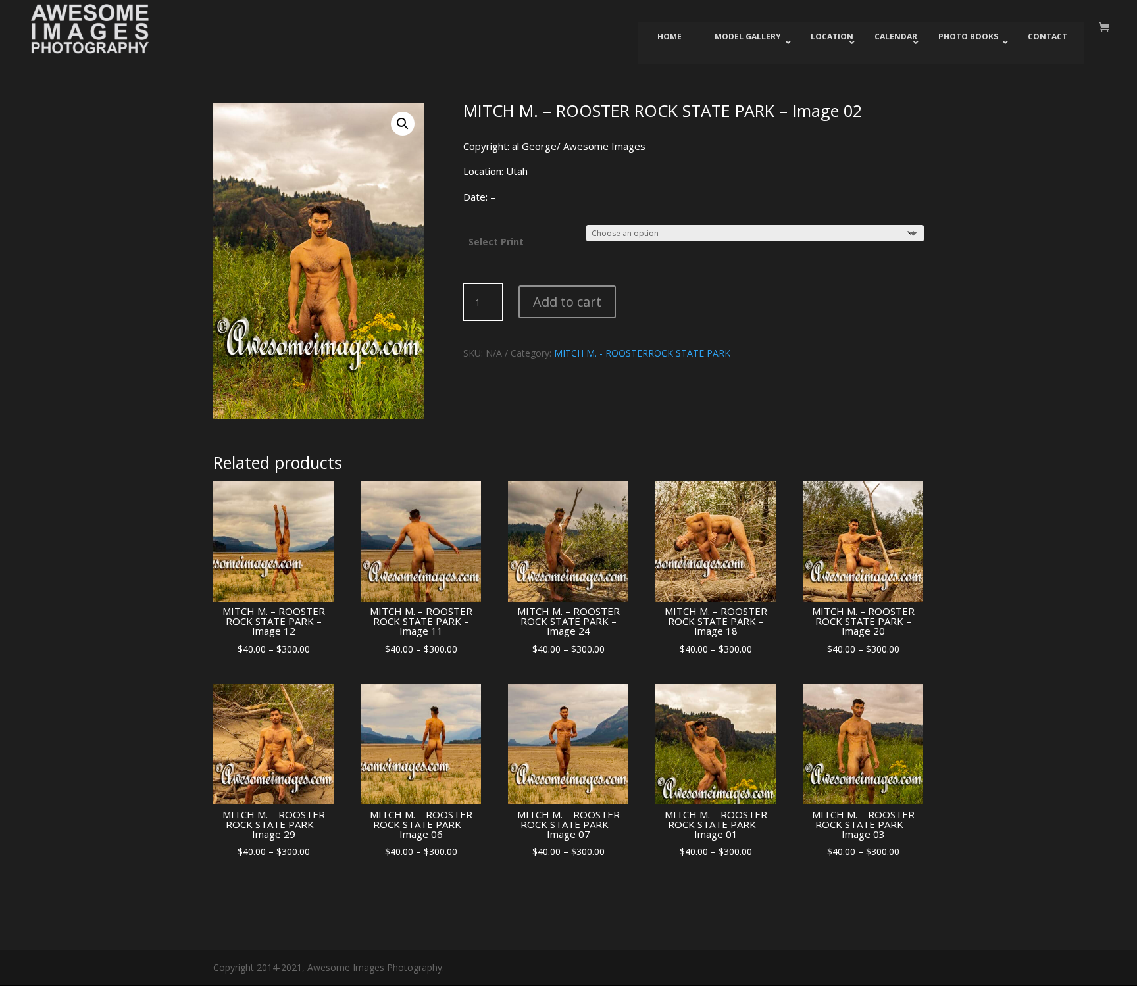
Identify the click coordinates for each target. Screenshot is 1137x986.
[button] (403, 124)
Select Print (496, 241)
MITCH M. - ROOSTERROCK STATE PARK (642, 353)
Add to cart (567, 301)
